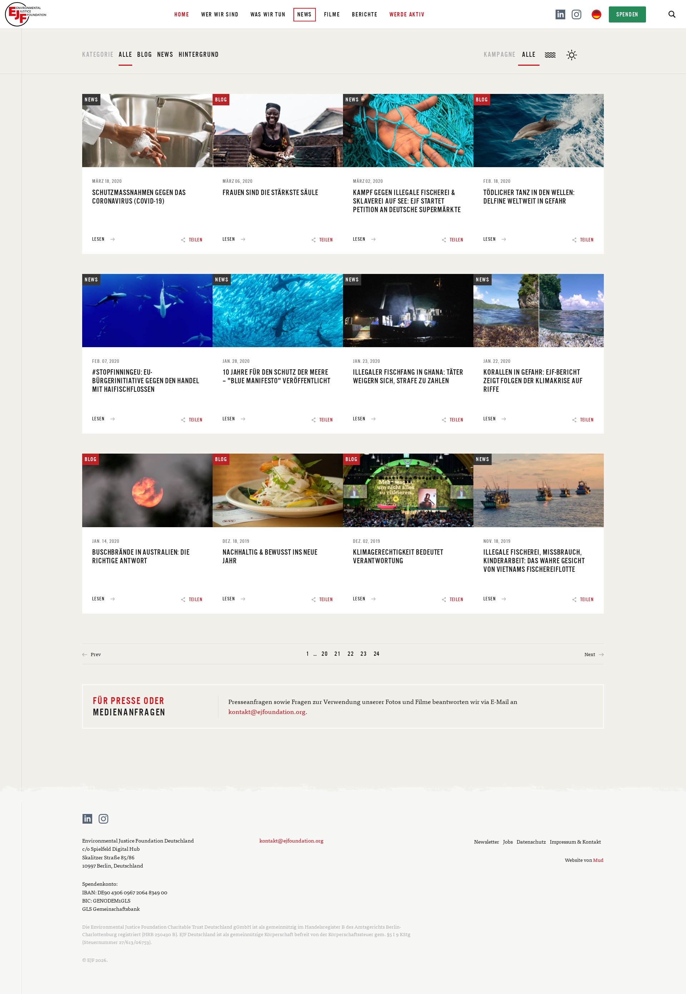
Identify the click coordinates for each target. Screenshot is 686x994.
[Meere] (550, 51)
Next (590, 654)
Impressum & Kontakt (575, 841)
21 (337, 653)
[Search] (671, 14)
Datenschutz (531, 841)
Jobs (508, 841)
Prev (95, 654)
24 (377, 653)
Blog (144, 54)
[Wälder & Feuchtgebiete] (593, 62)
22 (351, 653)
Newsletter (486, 841)
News (165, 54)
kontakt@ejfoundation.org (266, 711)
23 (364, 653)
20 (325, 653)
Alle (125, 54)
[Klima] (571, 51)
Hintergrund (199, 54)
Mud (598, 860)
